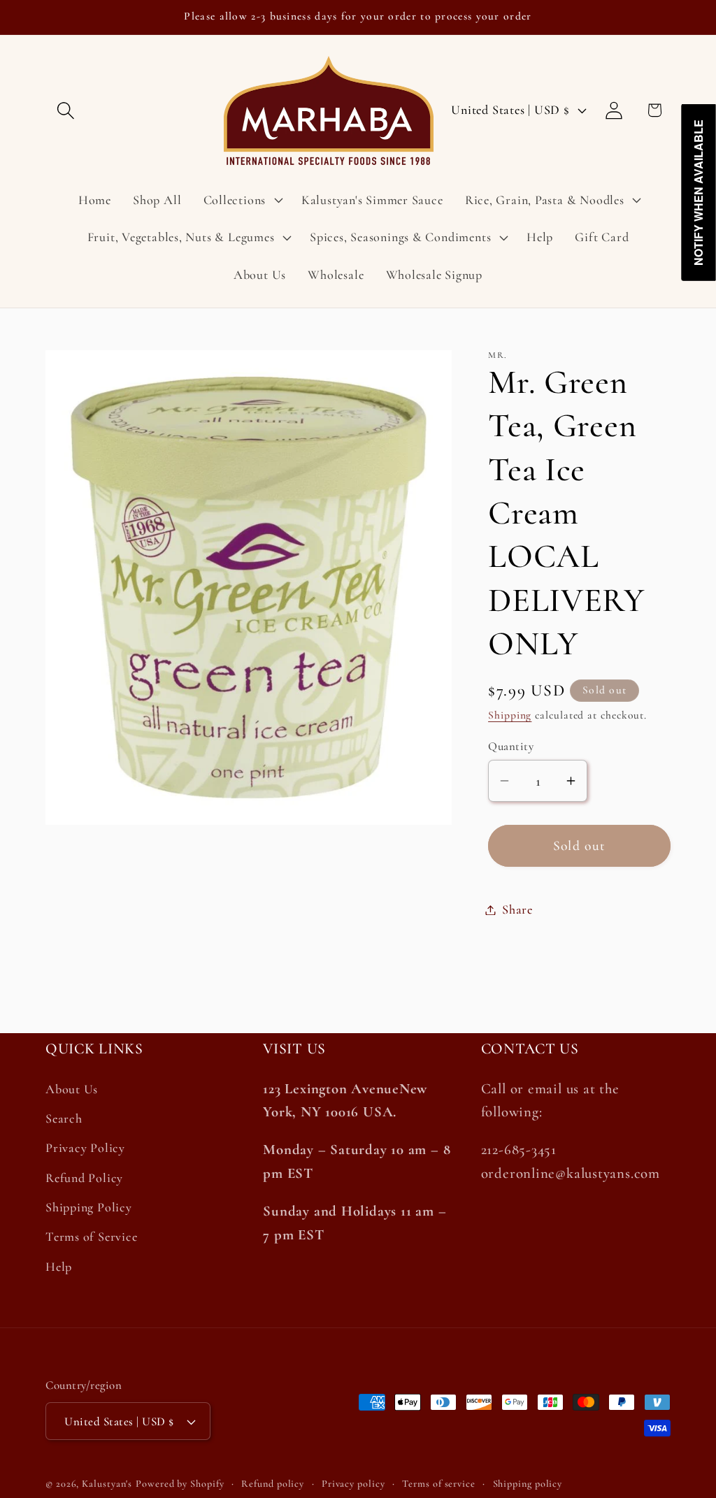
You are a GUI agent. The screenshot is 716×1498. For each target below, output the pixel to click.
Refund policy (272, 1484)
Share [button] (517, 909)
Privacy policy (353, 1484)
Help (58, 1266)
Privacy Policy (85, 1147)
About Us (71, 1089)
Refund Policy (84, 1178)
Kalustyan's (107, 1484)
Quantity (511, 746)
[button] (65, 110)
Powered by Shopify (180, 1484)
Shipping (509, 715)
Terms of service (438, 1484)
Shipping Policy (88, 1207)
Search (64, 1118)
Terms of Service (91, 1236)
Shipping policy (528, 1484)
